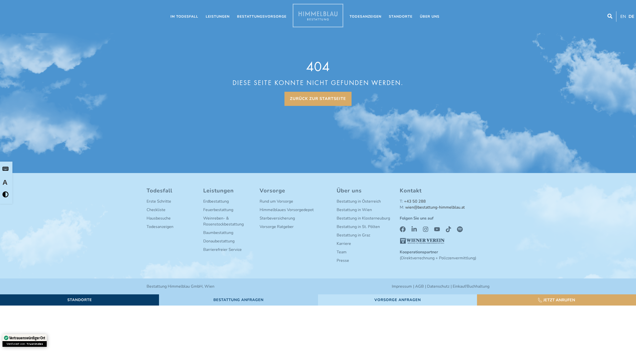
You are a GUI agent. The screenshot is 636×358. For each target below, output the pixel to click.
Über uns (429, 16)
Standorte (400, 16)
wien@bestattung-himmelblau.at (435, 207)
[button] (556, 300)
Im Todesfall (184, 16)
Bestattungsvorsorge (261, 16)
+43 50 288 (415, 201)
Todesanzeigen (365, 16)
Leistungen (218, 16)
